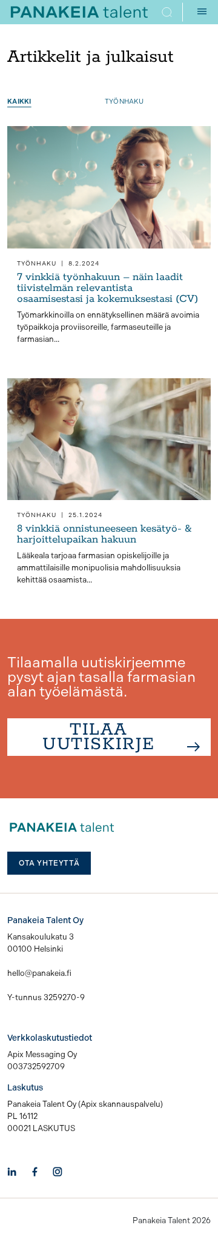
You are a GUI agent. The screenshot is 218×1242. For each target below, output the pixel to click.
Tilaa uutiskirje (98, 737)
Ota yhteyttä (49, 863)
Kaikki (19, 101)
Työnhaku (124, 101)
